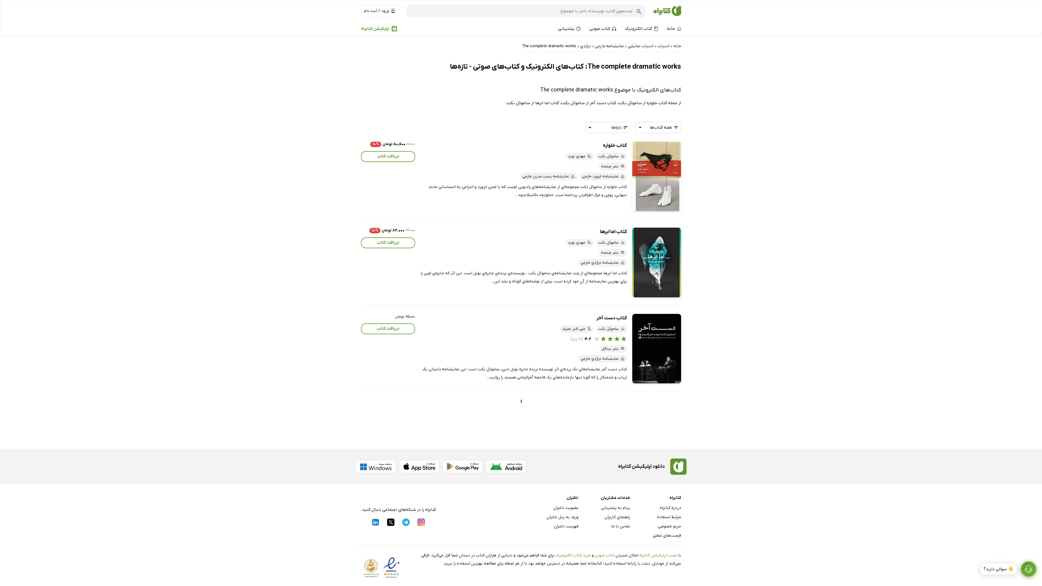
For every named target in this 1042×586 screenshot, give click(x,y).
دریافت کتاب (388, 156)
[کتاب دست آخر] (656, 349)
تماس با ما (620, 526)
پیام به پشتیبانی (615, 508)
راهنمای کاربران (617, 517)
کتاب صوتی (604, 555)
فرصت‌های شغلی (667, 535)
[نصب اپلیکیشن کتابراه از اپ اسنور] (419, 466)
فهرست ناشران (566, 526)
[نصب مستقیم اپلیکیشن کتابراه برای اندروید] (506, 466)
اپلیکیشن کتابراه (375, 28)
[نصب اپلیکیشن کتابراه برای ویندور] (375, 466)
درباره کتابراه (670, 508)
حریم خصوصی (669, 526)
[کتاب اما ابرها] (656, 262)
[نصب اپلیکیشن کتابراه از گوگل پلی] (462, 466)
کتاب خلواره (615, 145)
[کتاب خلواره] (656, 176)
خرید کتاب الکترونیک (573, 555)
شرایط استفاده (669, 517)
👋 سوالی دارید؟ (998, 569)
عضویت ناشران (566, 508)
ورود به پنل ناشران (563, 517)
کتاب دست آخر (611, 318)
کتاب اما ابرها (613, 232)
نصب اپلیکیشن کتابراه (658, 555)
